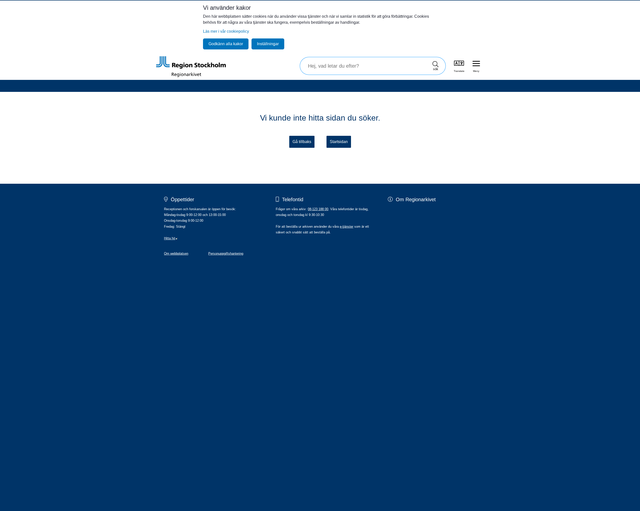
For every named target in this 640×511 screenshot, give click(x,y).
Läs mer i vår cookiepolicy (226, 31)
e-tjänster (346, 226)
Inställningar (268, 44)
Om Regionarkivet (416, 199)
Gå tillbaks (301, 142)
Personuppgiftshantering (225, 253)
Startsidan (339, 142)
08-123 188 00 (318, 209)
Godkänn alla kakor (225, 44)
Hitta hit (171, 238)
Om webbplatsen (176, 253)
